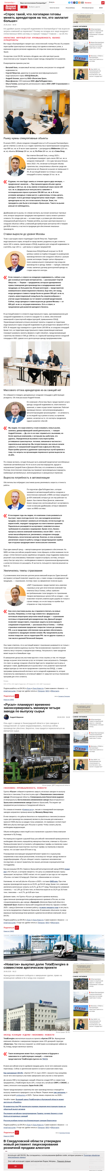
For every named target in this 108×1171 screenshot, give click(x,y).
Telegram (69, 3)
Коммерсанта (28, 809)
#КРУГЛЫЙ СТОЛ (23, 38)
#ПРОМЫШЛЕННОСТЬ (41, 38)
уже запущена (59, 1092)
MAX (72, 3)
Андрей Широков (16, 717)
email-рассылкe (10, 691)
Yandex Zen (74, 3)
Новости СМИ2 (9, 699)
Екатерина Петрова (64, 1132)
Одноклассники (79, 3)
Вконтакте (77, 3)
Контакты (88, 2)
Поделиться (9, 696)
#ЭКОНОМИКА (10, 788)
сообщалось (21, 1095)
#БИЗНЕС (56, 38)
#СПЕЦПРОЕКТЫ (11, 40)
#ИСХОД (7, 1035)
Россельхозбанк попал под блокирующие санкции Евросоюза (30, 1120)
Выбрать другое (34, 7)
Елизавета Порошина (64, 696)
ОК (15, 1166)
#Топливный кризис (88, 8)
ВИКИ (101, 8)
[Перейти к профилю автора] (7, 717)
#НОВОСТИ (42, 788)
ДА (24, 7)
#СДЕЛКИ (26, 1035)
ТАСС (44, 1059)
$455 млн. (54, 881)
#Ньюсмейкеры (70, 8)
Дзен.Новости (38, 688)
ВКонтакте (55, 691)
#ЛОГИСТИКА (10, 38)
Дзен (29, 688)
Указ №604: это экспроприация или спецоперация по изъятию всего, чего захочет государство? (95, 73)
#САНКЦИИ (17, 1035)
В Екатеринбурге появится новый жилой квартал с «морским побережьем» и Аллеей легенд (96, 32)
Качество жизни (54, 8)
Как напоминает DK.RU (13, 1073)
